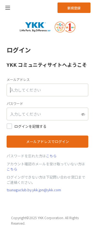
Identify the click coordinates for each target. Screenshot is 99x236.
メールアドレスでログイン (47, 141)
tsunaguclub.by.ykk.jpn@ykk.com (34, 189)
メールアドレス (18, 79)
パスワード (15, 103)
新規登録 (74, 8)
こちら (51, 155)
